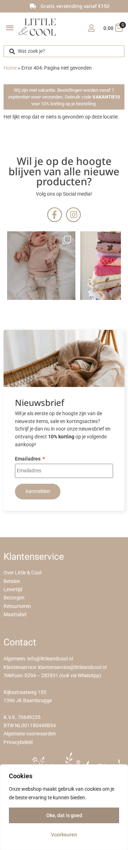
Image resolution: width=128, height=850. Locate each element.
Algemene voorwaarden (30, 734)
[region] (64, 807)
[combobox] (64, 51)
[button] (10, 27)
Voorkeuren (64, 835)
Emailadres (28, 459)
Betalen (12, 581)
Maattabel (15, 615)
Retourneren (17, 606)
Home (10, 68)
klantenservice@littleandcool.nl (72, 667)
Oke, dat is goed (64, 815)
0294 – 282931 (41, 676)
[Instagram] (73, 214)
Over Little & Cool (22, 573)
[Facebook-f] (54, 214)
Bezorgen (14, 598)
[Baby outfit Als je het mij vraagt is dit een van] (41, 265)
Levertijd (13, 590)
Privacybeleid (18, 742)
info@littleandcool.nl (50, 659)
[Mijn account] (91, 28)
